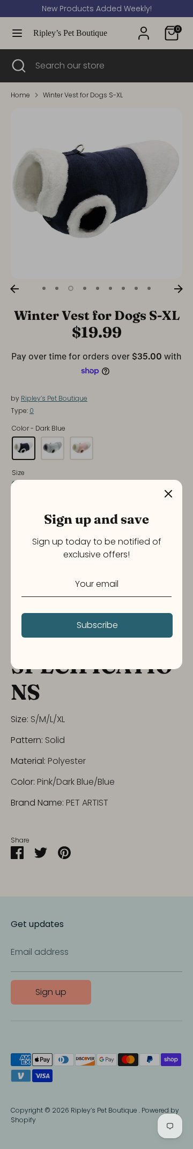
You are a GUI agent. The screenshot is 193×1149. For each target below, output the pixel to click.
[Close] (168, 493)
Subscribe (97, 625)
